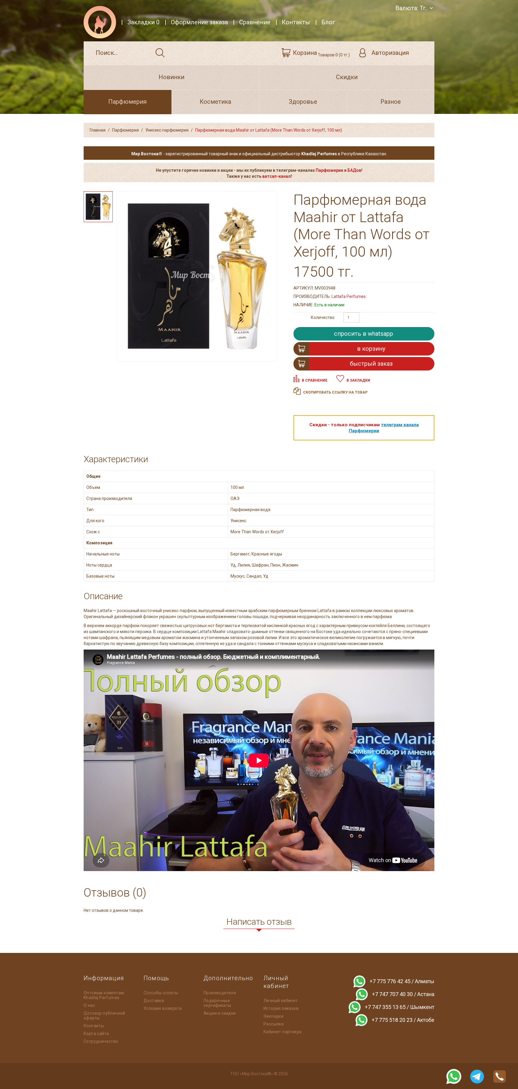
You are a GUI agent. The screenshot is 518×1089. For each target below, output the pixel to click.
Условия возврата (163, 1008)
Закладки (273, 1016)
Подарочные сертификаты (217, 1003)
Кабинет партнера (282, 1031)
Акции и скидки (220, 1013)
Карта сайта (96, 1033)
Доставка (154, 1000)
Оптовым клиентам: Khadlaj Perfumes (104, 995)
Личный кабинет (280, 1000)
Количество (323, 317)
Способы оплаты (161, 992)
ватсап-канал (276, 176)
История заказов (281, 1008)
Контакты (94, 1025)
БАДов (354, 170)
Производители (220, 992)
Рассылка (273, 1024)
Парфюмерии (329, 170)
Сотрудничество (101, 1041)
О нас (89, 1005)
